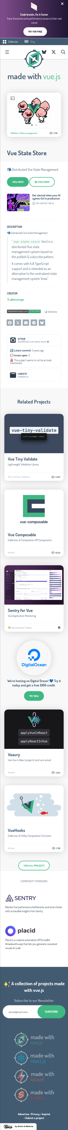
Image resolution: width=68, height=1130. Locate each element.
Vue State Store (27, 153)
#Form (10, 477)
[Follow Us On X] (53, 52)
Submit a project (34, 1118)
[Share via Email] (26, 322)
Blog (32, 41)
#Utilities (14, 133)
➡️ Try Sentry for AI (43, 203)
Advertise (23, 1114)
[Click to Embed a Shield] (24, 311)
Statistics (52, 311)
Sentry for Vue (20, 610)
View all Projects (34, 865)
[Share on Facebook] (10, 322)
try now (34, 696)
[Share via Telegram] (34, 322)
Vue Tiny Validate (22, 459)
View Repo (18, 182)
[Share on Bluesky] (42, 322)
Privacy (35, 1114)
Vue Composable (22, 534)
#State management (28, 133)
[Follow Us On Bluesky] (44, 52)
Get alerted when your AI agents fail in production (46, 197)
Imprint (46, 1114)
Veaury (14, 754)
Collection (12, 41)
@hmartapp (17, 299)
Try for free (35, 31)
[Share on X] (18, 322)
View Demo (43, 182)
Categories (7, 52)
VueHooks (16, 830)
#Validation (25, 477)
